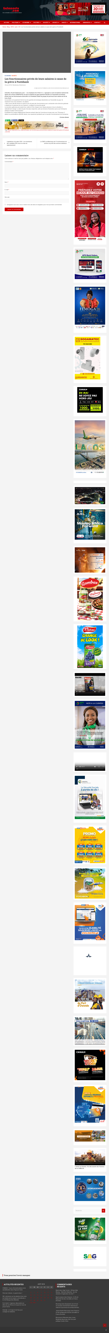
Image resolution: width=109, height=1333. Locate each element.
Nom (6, 182)
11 (48, 1292)
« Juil (30, 1302)
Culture (36, 22)
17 (44, 1295)
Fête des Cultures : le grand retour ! (12, 1293)
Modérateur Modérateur (19, 85)
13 (31, 1295)
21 (34, 1298)
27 (31, 1300)
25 (48, 1298)
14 (34, 1295)
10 (44, 1292)
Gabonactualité (25, 130)
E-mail (7, 189)
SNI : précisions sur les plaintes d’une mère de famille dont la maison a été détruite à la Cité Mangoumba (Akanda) (15, 1298)
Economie (26, 22)
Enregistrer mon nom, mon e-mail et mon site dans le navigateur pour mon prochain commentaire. (34, 204)
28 (34, 1300)
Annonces (86, 22)
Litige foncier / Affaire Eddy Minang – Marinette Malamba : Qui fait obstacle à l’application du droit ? (67, 1292)
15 (37, 1295)
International (75, 22)
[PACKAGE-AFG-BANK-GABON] (90, 702)
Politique (15, 22)
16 (41, 1295)
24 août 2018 (8, 85)
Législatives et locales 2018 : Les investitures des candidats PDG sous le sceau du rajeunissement (19, 143)
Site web (7, 197)
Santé (64, 22)
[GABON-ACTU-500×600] (90, 827)
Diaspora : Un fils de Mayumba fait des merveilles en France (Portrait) (67, 1298)
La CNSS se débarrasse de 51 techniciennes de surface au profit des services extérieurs (53, 142)
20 (31, 1298)
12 (51, 1292)
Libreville (7, 131)
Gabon (9, 130)
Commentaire (9, 161)
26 (51, 1298)
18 (48, 1295)
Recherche (103, 1211)
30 (41, 1300)
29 (37, 1300)
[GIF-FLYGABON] (90, 869)
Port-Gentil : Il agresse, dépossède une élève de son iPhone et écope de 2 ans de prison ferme (14, 1304)
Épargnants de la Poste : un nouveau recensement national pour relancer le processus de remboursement (67, 1305)
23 (41, 1298)
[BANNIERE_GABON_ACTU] (90, 548)
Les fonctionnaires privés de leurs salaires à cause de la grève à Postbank (49, 130)
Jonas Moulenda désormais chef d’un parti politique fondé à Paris (66, 1319)
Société (45, 22)
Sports (55, 22)
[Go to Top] (104, 1325)
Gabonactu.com (16, 130)
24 (44, 1298)
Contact (97, 22)
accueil (6, 22)
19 (51, 1295)
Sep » (34, 1302)
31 (44, 1300)
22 (37, 1298)
